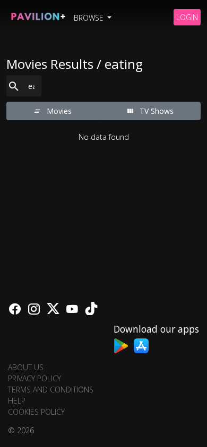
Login (187, 17)
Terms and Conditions (50, 390)
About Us (26, 367)
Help (16, 401)
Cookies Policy (36, 412)
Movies (58, 111)
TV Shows (155, 111)
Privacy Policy (34, 378)
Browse (90, 18)
